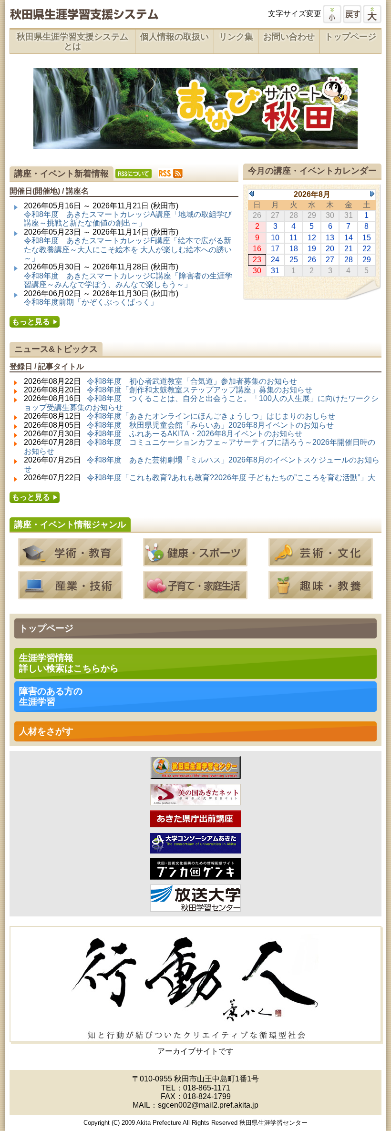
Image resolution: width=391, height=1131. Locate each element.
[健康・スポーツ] (195, 562)
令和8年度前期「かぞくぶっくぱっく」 (91, 302)
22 (366, 249)
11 (293, 238)
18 (293, 249)
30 (257, 271)
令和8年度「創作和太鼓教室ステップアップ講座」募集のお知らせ (199, 390)
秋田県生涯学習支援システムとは (72, 41)
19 (312, 249)
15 (366, 238)
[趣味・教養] (320, 595)
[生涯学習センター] (195, 774)
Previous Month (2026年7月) (251, 193)
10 (275, 238)
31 (275, 271)
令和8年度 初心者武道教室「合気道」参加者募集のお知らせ (192, 381)
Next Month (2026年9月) (372, 193)
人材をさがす (46, 731)
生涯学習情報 (69, 663)
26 (312, 260)
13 (330, 238)
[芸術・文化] (320, 562)
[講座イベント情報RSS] (170, 173)
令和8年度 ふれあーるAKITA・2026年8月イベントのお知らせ (194, 434)
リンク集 (236, 36)
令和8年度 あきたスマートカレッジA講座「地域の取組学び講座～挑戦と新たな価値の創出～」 (128, 218)
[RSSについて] (133, 173)
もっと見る (31, 322)
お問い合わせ (289, 36)
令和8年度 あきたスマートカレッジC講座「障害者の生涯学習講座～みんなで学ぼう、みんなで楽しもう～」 (128, 280)
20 (330, 249)
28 (348, 260)
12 (312, 238)
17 (275, 249)
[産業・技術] (70, 595)
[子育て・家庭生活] (195, 595)
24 (275, 260)
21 (348, 249)
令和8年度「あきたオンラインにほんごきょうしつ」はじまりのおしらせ (211, 416)
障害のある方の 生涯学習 (50, 696)
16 (257, 249)
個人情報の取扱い (174, 36)
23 (257, 260)
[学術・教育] (70, 562)
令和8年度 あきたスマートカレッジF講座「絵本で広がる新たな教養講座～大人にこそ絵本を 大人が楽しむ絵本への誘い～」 (128, 249)
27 (330, 260)
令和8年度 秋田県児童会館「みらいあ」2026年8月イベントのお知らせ (210, 425)
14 (348, 238)
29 (366, 260)
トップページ (350, 36)
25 (293, 260)
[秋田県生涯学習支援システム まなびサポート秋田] (84, 15)
